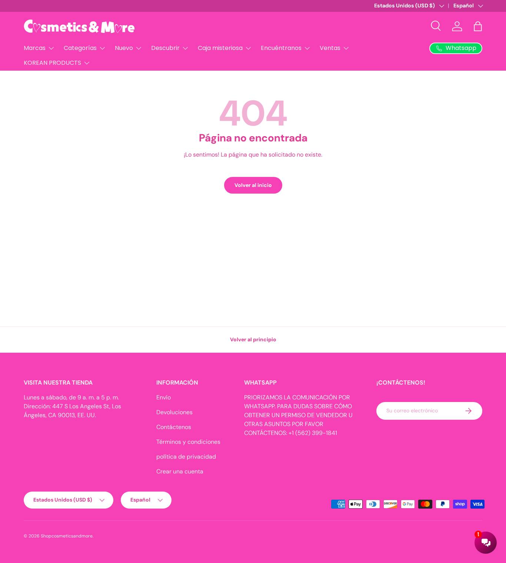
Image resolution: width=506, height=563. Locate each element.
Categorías (80, 48)
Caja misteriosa (220, 48)
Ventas (330, 48)
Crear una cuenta (179, 471)
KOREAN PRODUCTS (52, 62)
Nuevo (124, 48)
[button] (478, 26)
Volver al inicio (253, 185)
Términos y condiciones (188, 442)
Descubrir (165, 48)
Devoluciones (174, 412)
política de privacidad (186, 456)
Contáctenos (173, 427)
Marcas (35, 48)
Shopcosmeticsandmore (67, 536)
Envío (163, 397)
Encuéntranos (281, 48)
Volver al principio (253, 339)
